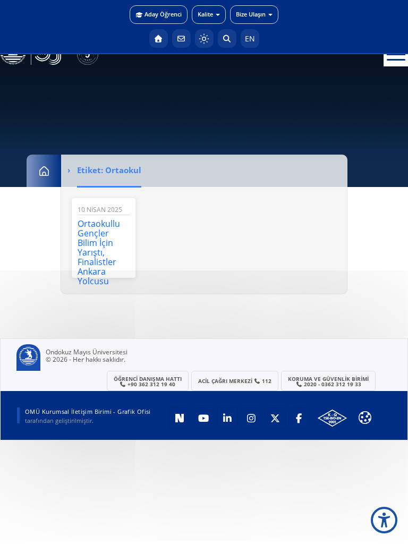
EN (250, 38)
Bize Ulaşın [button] (251, 14)
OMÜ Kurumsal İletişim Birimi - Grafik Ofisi (88, 411)
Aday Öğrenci (163, 14)
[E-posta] (181, 38)
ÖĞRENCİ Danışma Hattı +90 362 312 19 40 (148, 381)
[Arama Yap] (227, 38)
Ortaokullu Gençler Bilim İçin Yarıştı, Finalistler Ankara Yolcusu (99, 252)
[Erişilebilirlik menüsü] (384, 520)
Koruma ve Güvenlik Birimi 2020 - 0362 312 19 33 (328, 381)
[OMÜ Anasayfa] (158, 38)
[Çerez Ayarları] (365, 417)
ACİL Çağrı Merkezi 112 (235, 381)
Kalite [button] (205, 14)
